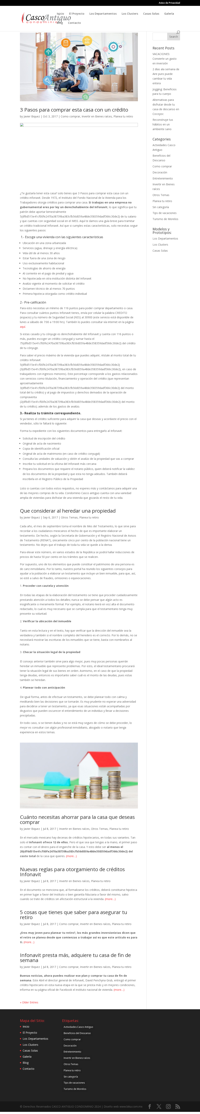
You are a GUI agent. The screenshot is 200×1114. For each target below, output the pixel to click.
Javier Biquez (32, 116)
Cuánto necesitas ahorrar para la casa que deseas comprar (77, 819)
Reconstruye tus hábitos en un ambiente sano (163, 124)
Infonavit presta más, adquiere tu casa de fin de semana (75, 958)
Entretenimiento (163, 178)
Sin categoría (161, 207)
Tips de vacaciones (165, 213)
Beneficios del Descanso (77, 1033)
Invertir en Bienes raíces (97, 116)
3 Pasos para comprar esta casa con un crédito (74, 109)
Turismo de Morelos (165, 219)
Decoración (160, 172)
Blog (60, 23)
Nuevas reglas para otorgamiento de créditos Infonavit (72, 872)
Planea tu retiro (123, 116)
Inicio (60, 13)
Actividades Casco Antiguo (78, 1027)
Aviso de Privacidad (169, 3)
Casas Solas (151, 13)
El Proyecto (76, 13)
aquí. (23, 326)
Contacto (74, 23)
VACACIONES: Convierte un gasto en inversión (165, 58)
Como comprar (70, 116)
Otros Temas (69, 517)
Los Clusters (130, 13)
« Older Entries (29, 1002)
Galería (169, 13)
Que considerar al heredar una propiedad (68, 510)
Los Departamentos (103, 13)
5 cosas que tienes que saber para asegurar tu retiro (73, 915)
